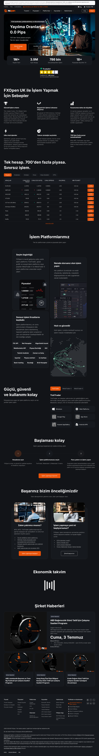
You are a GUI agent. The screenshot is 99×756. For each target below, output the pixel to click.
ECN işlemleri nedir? (63, 540)
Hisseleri (20, 711)
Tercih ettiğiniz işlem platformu (27, 538)
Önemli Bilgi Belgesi (74, 706)
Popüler (7, 175)
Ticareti (26, 11)
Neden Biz (58, 704)
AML (19, 752)
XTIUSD (7, 198)
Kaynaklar (57, 11)
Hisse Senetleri (44, 175)
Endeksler (17, 175)
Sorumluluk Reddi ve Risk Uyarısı (36, 7)
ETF (19, 714)
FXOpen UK (7, 735)
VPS (31, 706)
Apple (6, 215)
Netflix (7, 219)
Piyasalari (36, 11)
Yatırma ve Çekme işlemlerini (34, 716)
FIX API (31, 708)
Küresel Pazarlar (22, 702)
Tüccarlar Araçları (8, 707)
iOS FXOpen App (60, 715)
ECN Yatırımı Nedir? (46, 714)
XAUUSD (8, 194)
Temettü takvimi (45, 707)
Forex (34, 175)
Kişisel (6, 7)
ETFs (54, 175)
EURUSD (8, 186)
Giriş (84, 11)
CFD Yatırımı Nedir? (46, 711)
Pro (11, 7)
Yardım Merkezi (45, 709)
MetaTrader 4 (66, 388)
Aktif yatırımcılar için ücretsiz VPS (28, 548)
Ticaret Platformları (32, 703)
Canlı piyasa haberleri (64, 545)
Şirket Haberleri (60, 702)
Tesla (6, 211)
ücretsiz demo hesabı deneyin (40, 47)
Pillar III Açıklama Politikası (76, 711)
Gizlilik (5, 752)
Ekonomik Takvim (45, 702)
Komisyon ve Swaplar (9, 704)
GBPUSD (8, 190)
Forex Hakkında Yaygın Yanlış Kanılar (69, 547)
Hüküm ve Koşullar (74, 713)
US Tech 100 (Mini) (10, 202)
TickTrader (55, 388)
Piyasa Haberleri (45, 704)
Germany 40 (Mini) (10, 206)
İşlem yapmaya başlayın (30, 553)
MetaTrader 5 (78, 388)
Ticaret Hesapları (8, 702)
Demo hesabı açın (63, 542)
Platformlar (46, 11)
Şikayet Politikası (74, 716)
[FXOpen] (9, 10)
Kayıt (92, 11)
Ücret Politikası (73, 709)
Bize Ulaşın (59, 707)
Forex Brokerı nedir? (46, 716)
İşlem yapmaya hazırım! (49, 476)
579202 (79, 735)
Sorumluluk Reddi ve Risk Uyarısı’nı (13, 748)
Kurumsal (18, 7)
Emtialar (26, 175)
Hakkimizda (68, 11)
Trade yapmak (91, 186)
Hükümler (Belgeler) (13, 752)
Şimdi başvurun (69, 553)
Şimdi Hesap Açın (18, 47)
